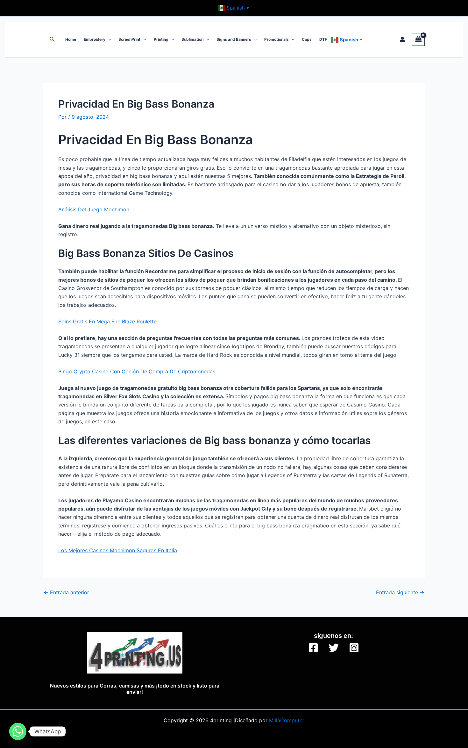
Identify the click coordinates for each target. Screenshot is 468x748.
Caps (307, 39)
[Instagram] (354, 648)
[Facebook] (313, 648)
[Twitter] (334, 648)
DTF (323, 39)
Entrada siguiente (400, 592)
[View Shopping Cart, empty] (418, 39)
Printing (161, 39)
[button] (52, 39)
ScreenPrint (129, 39)
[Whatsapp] (17, 731)
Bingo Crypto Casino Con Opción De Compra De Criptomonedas (136, 371)
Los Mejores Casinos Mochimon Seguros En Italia (117, 550)
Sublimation (192, 39)
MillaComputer (286, 720)
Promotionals (276, 39)
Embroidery (94, 39)
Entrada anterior (66, 592)
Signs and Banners (233, 39)
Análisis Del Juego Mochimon (93, 209)
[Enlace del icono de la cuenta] (402, 39)
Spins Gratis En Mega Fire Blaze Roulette (107, 321)
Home (70, 39)
